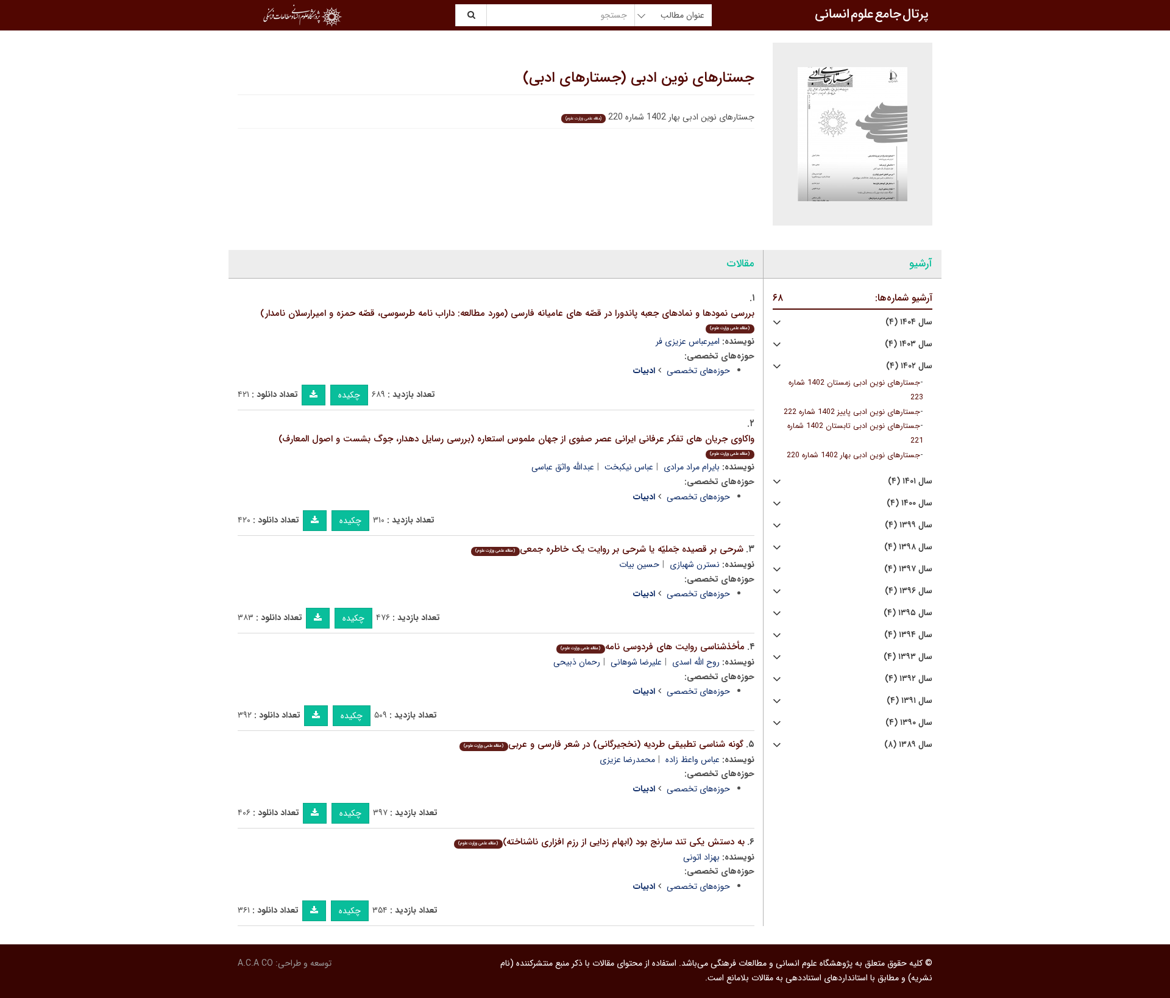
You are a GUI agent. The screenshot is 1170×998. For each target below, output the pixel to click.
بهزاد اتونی (701, 857)
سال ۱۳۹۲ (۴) (908, 678)
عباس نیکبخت (628, 467)
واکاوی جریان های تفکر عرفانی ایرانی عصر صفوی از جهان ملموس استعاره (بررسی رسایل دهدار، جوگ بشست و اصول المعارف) (516, 445)
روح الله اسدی (696, 662)
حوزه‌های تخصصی (698, 370)
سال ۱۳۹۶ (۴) (908, 591)
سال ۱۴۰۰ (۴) (909, 503)
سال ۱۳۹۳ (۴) (908, 656)
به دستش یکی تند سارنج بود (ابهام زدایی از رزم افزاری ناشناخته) (601, 842)
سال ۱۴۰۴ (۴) (908, 322)
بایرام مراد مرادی (692, 467)
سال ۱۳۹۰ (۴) (908, 722)
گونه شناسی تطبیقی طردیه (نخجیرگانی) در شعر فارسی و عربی (603, 744)
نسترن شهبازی (695, 564)
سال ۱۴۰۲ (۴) (909, 366)
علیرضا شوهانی (636, 662)
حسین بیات (639, 564)
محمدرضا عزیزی (627, 759)
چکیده (349, 395)
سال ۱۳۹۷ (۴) (908, 569)
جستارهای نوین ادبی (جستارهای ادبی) (638, 78)
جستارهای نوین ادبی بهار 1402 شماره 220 (853, 455)
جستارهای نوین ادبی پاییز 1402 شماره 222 (852, 412)
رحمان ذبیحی (576, 662)
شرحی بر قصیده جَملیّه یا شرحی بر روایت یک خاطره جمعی (609, 549)
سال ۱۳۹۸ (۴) (908, 547)
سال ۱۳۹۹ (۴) (908, 525)
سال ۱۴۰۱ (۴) (910, 481)
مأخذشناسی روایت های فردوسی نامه (652, 647)
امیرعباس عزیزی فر (688, 341)
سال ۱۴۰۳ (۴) (908, 344)
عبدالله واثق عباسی (562, 467)
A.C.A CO (255, 963)
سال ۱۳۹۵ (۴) (908, 613)
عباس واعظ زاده (692, 759)
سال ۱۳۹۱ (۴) (909, 700)
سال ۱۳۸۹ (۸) (908, 744)
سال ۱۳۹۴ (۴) (908, 635)
